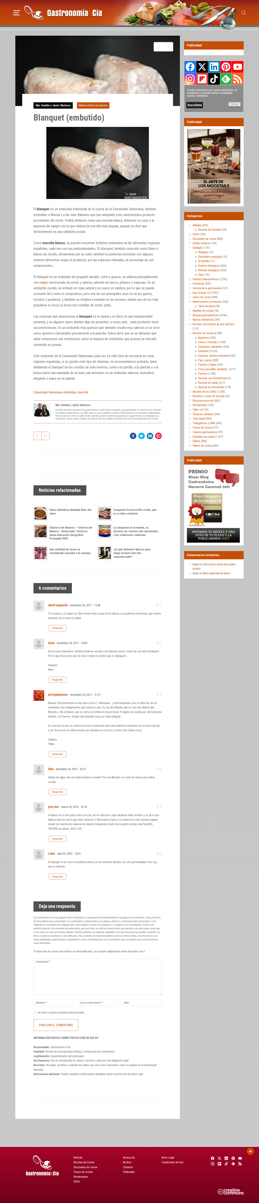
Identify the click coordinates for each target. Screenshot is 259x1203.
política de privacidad (72, 1012)
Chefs (196, 234)
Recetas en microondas (211, 387)
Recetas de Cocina (203, 333)
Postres (202, 373)
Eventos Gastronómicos (206, 279)
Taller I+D (198, 409)
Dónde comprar (201, 243)
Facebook (190, 67)
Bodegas (203, 252)
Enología (197, 247)
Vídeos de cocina (202, 445)
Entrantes (203, 351)
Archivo (127, 1162)
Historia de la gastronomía (207, 288)
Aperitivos (203, 337)
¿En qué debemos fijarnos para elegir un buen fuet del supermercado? (131, 553)
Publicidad (128, 1172)
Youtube (237, 67)
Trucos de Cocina (202, 427)
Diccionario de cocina (204, 238)
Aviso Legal (168, 1157)
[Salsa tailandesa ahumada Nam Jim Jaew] (41, 513)
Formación (198, 283)
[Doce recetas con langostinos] (168, 46)
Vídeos (196, 441)
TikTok (214, 79)
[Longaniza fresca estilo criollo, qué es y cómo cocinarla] (105, 513)
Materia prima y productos (93, 105)
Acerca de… (129, 1157)
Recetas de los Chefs (204, 391)
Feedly (226, 79)
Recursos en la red (203, 400)
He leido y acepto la (61, 1012)
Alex (51, 769)
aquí (140, 1074)
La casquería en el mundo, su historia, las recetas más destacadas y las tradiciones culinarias (135, 531)
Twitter (202, 67)
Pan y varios (205, 360)
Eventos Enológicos (209, 265)
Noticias (77, 1157)
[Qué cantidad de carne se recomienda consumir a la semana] (41, 553)
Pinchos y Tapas (207, 364)
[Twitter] (219, 1158)
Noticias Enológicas (209, 270)
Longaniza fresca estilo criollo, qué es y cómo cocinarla (134, 511)
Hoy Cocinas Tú (201, 292)
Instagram (190, 79)
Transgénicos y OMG (204, 423)
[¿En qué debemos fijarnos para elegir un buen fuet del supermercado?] (105, 553)
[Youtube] (240, 1158)
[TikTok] (226, 1163)
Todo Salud (199, 418)
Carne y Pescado (207, 342)
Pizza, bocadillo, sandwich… (213, 369)
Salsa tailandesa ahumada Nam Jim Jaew (70, 511)
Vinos (201, 274)
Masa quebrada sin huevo (216, 573)
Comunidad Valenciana (47, 392)
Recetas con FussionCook (212, 378)
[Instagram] (212, 1163)
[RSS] (240, 1163)
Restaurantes (200, 405)
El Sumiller (204, 261)
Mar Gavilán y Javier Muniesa (53, 105)
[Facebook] (212, 1158)
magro (43, 282)
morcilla (83, 392)
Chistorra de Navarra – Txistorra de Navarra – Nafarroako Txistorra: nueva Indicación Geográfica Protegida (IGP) (70, 533)
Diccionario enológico (210, 256)
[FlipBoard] (219, 1163)
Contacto (128, 1167)
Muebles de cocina (203, 310)
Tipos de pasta (206, 306)
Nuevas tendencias (203, 319)
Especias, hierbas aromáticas (214, 355)
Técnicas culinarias (203, 414)
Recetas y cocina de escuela (208, 396)
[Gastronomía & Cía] (63, 13)
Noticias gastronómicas (205, 315)
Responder (57, 628)
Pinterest (226, 67)
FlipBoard (202, 79)
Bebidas (197, 225)
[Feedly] (233, 1163)
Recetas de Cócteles (209, 229)
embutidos (70, 392)
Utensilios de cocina (204, 436)
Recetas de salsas (208, 382)
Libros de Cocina (202, 297)
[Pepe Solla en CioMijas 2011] (159, 46)
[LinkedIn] (226, 1158)
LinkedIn (214, 67)
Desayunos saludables (210, 346)
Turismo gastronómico (205, 432)
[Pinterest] (233, 1158)
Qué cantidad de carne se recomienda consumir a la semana (69, 551)
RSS (237, 79)
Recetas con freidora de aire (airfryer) (214, 324)
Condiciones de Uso (172, 1162)
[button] (16, 12)
